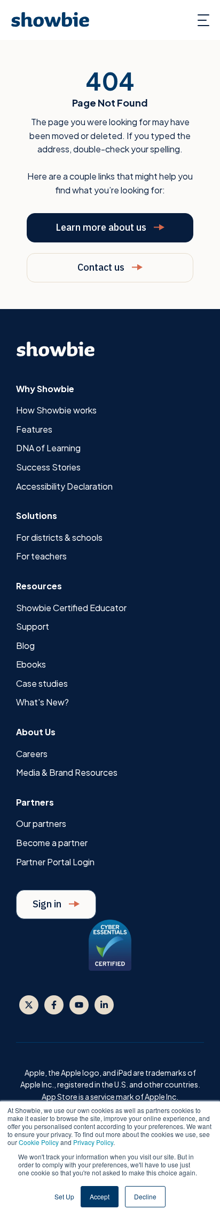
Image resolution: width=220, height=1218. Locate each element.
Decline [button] (145, 1196)
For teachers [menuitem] (41, 556)
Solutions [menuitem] (36, 515)
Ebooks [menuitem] (31, 664)
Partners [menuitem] (35, 802)
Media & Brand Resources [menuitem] (66, 772)
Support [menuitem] (32, 626)
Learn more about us (102, 227)
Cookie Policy (39, 1142)
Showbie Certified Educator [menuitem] (71, 607)
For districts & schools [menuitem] (59, 537)
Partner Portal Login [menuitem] (55, 861)
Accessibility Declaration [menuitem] (64, 486)
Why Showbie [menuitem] (45, 388)
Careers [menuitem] (32, 753)
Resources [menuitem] (39, 585)
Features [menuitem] (34, 429)
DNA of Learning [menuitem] (48, 447)
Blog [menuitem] (25, 645)
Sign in (48, 904)
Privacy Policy (93, 1142)
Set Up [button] (64, 1196)
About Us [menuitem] (36, 731)
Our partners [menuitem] (41, 823)
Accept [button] (99, 1196)
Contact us (102, 267)
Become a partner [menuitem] (52, 842)
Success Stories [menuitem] (48, 467)
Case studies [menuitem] (42, 683)
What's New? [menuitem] (42, 702)
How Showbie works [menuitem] (56, 410)
